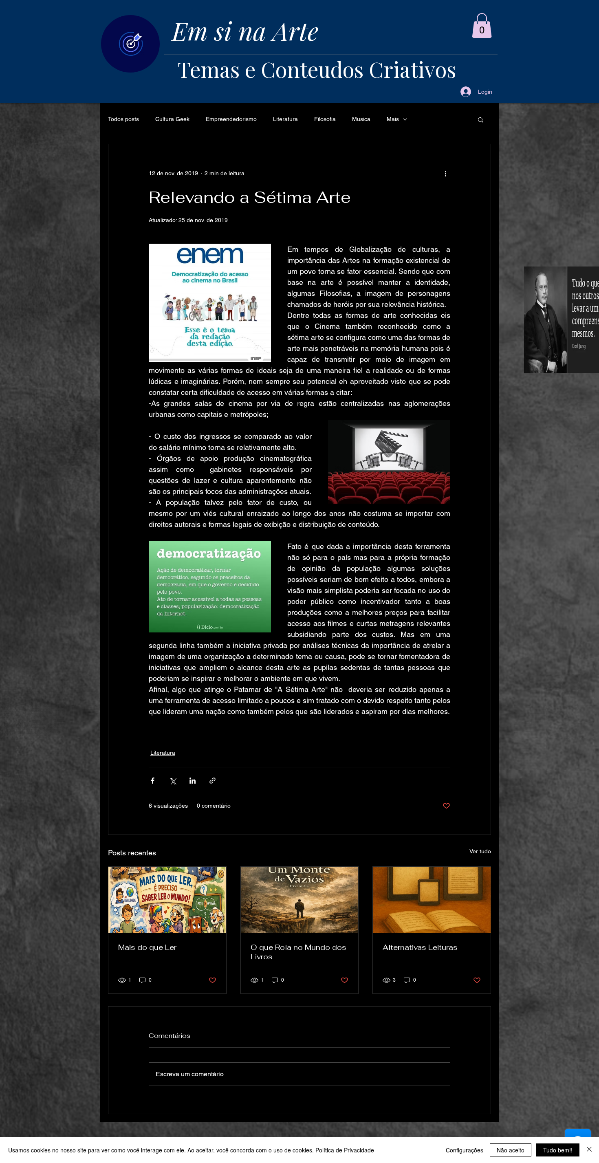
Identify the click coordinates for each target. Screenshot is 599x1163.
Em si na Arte (245, 30)
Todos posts (123, 119)
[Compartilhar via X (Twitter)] (172, 780)
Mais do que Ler (147, 947)
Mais (393, 119)
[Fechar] (589, 1149)
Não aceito (510, 1150)
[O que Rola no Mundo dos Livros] (300, 900)
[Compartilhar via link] (212, 780)
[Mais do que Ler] (167, 900)
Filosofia (325, 119)
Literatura (285, 119)
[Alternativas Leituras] (432, 900)
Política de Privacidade (344, 1150)
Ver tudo (480, 851)
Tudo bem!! (558, 1150)
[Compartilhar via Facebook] (152, 780)
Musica (361, 119)
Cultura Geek (172, 119)
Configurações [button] (464, 1150)
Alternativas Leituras (420, 947)
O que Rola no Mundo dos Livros (298, 952)
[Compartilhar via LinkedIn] (192, 780)
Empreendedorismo (231, 119)
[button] (481, 25)
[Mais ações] (445, 173)
